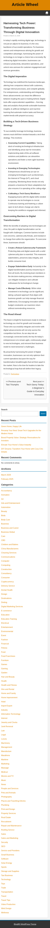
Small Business (7, 855)
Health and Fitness (9, 685)
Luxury (4, 739)
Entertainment (7, 627)
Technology (15, 374)
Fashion (4, 640)
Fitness (4, 648)
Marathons (5, 755)
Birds (3, 516)
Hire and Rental (7, 689)
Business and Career (10, 528)
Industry (4, 710)
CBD (3, 540)
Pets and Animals (8, 793)
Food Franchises (8, 656)
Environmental (7, 631)
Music (3, 780)
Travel (3, 896)
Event (3, 635)
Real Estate (6, 817)
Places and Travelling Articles (13, 801)
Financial (5, 644)
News (3, 784)
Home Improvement (9, 697)
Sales (3, 834)
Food (3, 652)
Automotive (5, 507)
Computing (5, 565)
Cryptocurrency (7, 582)
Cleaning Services (8, 553)
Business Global (8, 532)
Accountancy (6, 491)
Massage (5, 768)
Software (4, 859)
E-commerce (6, 611)
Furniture (5, 660)
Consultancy (6, 573)
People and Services (9, 788)
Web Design (6, 908)
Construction (6, 569)
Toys (3, 884)
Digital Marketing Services (12, 607)
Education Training (9, 619)
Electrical (5, 623)
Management (6, 747)
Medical (4, 772)
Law (3, 731)
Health (4, 681)
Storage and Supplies (10, 871)
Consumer (5, 578)
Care (3, 536)
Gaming (4, 669)
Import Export (6, 706)
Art (2, 499)
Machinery (5, 743)
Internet (4, 718)
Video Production (8, 904)
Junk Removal (7, 726)
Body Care (5, 520)
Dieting (4, 602)
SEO (3, 846)
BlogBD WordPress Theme (25, 924)
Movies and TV (7, 776)
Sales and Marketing (9, 838)
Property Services (8, 813)
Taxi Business (7, 875)
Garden (4, 673)
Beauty (4, 511)
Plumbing (5, 805)
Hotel (3, 702)
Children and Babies (9, 544)
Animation (5, 495)
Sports (4, 867)
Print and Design (8, 809)
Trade (3, 888)
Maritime (4, 760)
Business (5, 524)
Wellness (5, 913)
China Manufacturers (9, 549)
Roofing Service (7, 830)
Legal (3, 735)
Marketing (5, 764)
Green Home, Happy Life (11, 426)
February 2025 (7, 479)
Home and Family (8, 693)
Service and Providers (10, 851)
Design (4, 594)
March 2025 (6, 475)
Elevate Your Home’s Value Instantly (16, 445)
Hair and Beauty (8, 677)
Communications (8, 557)
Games (4, 664)
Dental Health (7, 590)
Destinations (6, 598)
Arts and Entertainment (10, 503)
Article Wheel (25, 4)
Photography (6, 797)
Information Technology (10, 714)
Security (4, 842)
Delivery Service (8, 586)
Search (4, 410)
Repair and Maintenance (11, 826)
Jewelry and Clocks (9, 722)
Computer (5, 561)
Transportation (7, 892)
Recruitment (6, 822)
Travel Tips (5, 900)
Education (5, 615)
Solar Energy (6, 863)
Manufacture (6, 751)
